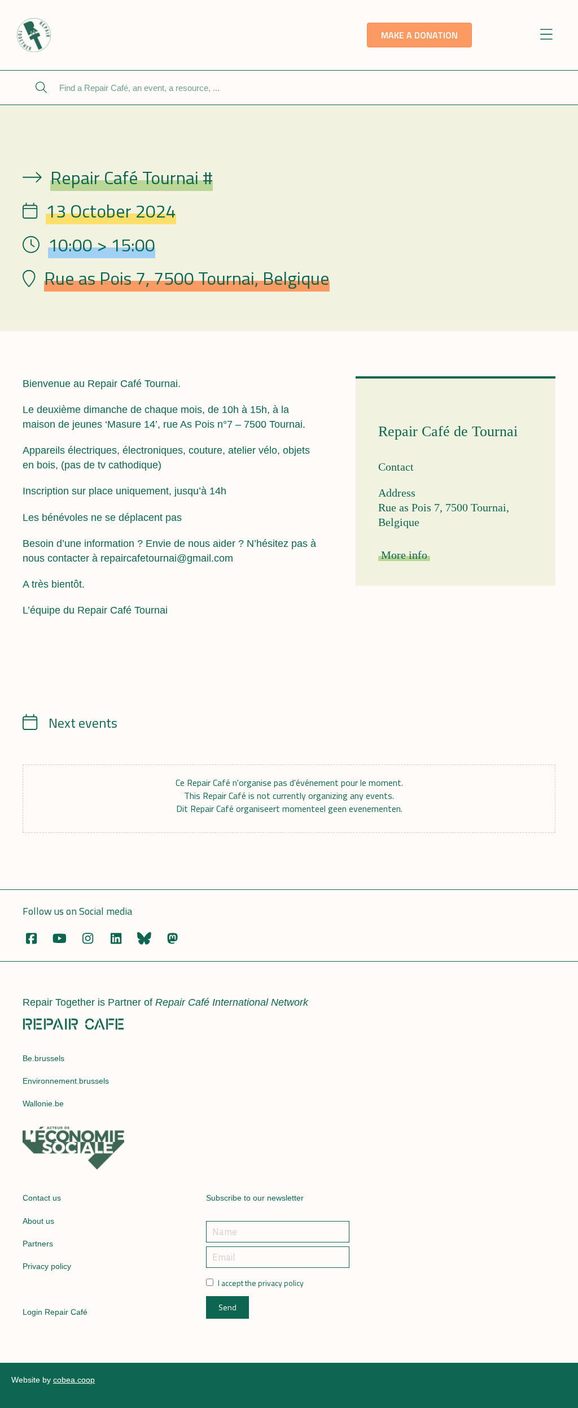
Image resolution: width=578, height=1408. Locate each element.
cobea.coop (74, 1379)
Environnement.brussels (66, 1080)
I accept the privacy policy (261, 1283)
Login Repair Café (55, 1311)
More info (404, 555)
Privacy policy (47, 1266)
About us (38, 1221)
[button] (546, 35)
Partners (38, 1243)
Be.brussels (43, 1058)
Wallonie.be (43, 1103)
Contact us (42, 1197)
